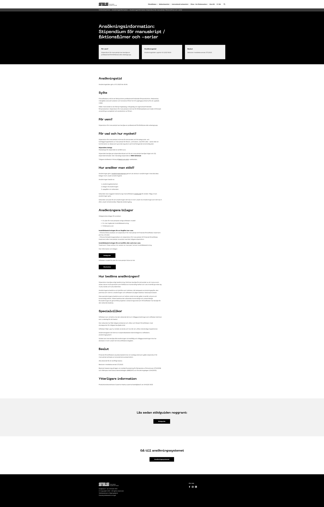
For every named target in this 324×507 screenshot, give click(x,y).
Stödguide (107, 255)
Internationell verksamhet (180, 4)
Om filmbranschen (201, 4)
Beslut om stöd (123, 159)
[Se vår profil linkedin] (196, 486)
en (220, 4)
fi (217, 4)
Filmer (192, 4)
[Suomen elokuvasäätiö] (108, 4)
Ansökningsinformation (120, 10)
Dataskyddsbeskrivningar (107, 495)
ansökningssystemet (119, 173)
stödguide (137, 194)
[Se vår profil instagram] (192, 486)
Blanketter (107, 267)
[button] (224, 4)
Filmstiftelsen (152, 4)
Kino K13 (212, 4)
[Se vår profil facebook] (189, 486)
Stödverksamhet (164, 4)
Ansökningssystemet (161, 459)
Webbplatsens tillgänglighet (108, 493)
